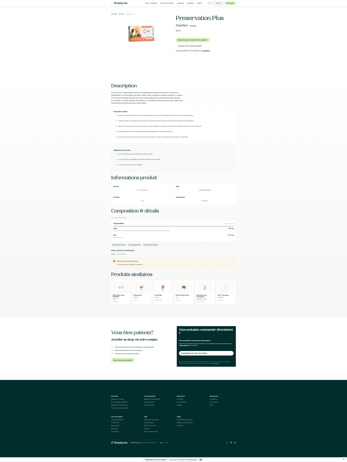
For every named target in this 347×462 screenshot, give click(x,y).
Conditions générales (184, 420)
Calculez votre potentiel (120, 408)
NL (167, 442)
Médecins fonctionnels (152, 399)
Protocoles (115, 423)
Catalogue (180, 3)
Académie (190, 3)
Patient (199, 3)
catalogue (206, 51)
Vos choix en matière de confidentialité (183, 460)
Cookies (180, 426)
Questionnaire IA (117, 420)
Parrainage (115, 432)
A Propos (180, 399)
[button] (151, 3)
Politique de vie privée (185, 423)
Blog (211, 405)
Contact (147, 429)
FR (161, 442)
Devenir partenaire (151, 432)
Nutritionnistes (149, 405)
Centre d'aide (148, 423)
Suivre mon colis (150, 426)
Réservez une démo (151, 420)
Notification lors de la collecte (155, 460)
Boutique (114, 429)
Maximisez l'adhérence (119, 405)
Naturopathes (149, 402)
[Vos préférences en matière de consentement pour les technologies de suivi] (344, 459)
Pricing (179, 405)
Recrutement (181, 402)
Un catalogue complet (119, 402)
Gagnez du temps (117, 399)
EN (164, 442)
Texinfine (121, 14)
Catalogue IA (116, 426)
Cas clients (214, 402)
